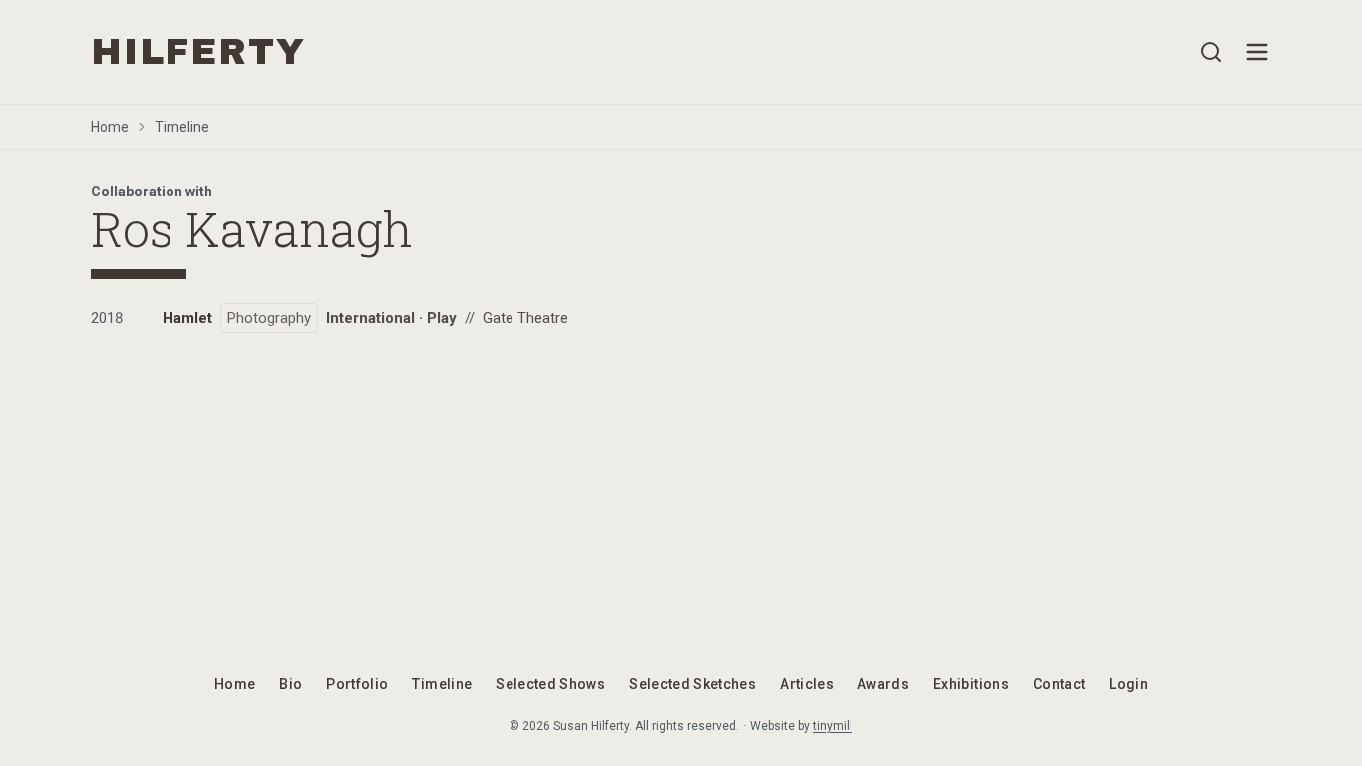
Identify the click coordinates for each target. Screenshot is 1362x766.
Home (110, 127)
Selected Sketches (692, 684)
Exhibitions (971, 684)
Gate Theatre (525, 318)
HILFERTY (198, 52)
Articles (807, 684)
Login (1128, 684)
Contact (1059, 684)
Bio (290, 684)
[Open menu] (1257, 52)
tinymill (832, 726)
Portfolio (357, 684)
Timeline (182, 127)
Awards (883, 684)
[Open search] (1211, 52)
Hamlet (187, 318)
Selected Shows (550, 684)
